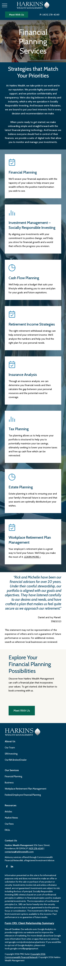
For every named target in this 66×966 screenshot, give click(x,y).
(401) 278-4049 (49, 14)
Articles (8, 811)
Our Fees (9, 823)
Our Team (10, 747)
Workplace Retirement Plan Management (25, 788)
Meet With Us (16, 14)
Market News (11, 817)
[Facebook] (7, 866)
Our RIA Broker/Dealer (16, 759)
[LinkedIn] (12, 866)
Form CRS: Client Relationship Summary (29, 923)
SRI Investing (11, 753)
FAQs (7, 830)
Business (9, 782)
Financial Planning (13, 776)
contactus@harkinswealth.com (19, 851)
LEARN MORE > (32, 556)
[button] (10, 741)
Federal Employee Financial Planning (23, 794)
